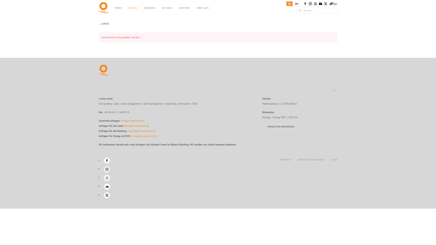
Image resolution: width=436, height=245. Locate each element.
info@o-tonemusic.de (133, 120)
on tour (167, 7)
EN (296, 3)
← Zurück (104, 23)
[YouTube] (320, 3)
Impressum (285, 159)
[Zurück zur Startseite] (103, 7)
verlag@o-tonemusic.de (144, 136)
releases (149, 7)
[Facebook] (305, 3)
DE (289, 3)
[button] (334, 90)
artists (133, 7)
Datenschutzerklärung (311, 159)
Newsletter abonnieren (281, 126)
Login (334, 159)
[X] (325, 3)
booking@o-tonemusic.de (141, 131)
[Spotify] (315, 3)
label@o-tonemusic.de (136, 125)
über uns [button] (203, 7)
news (118, 7)
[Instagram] (310, 3)
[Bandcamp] (333, 3)
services (184, 7)
